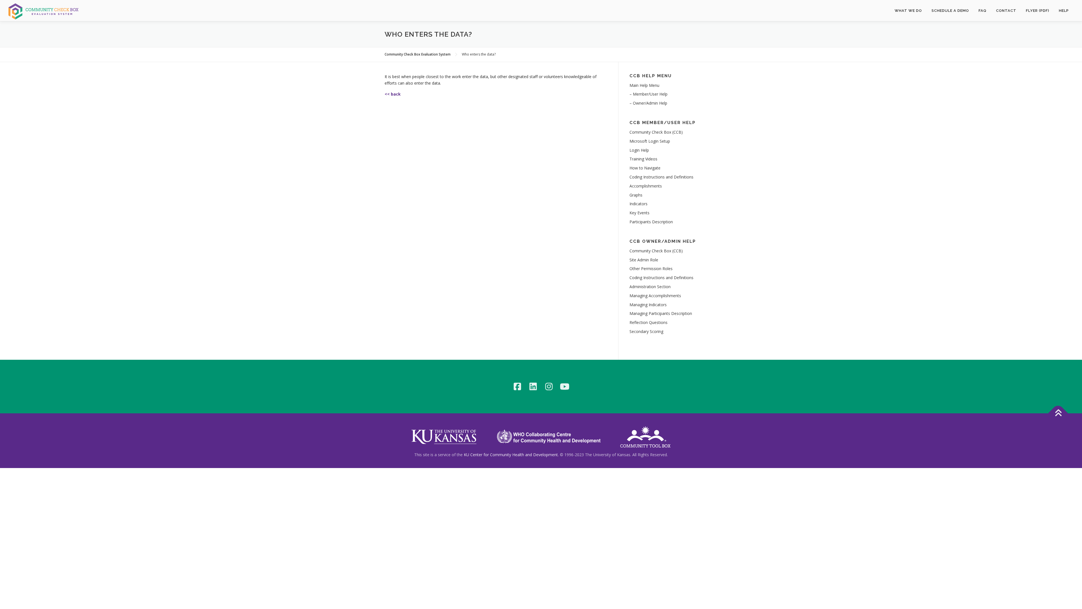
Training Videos (643, 159)
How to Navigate (644, 168)
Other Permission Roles (651, 268)
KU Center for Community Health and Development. (511, 454)
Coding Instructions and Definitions (661, 177)
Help (1064, 10)
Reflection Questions (648, 322)
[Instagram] (549, 386)
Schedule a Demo (950, 10)
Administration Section (650, 286)
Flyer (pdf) (1037, 10)
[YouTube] (564, 386)
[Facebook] (517, 386)
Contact (1006, 10)
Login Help (639, 150)
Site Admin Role (643, 259)
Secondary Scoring (646, 331)
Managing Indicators (648, 304)
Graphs (635, 195)
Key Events (639, 212)
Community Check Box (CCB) (656, 132)
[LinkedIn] (533, 386)
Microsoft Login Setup (649, 141)
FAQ (982, 10)
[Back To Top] (1058, 413)
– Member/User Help (648, 94)
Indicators (638, 203)
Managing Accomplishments (655, 295)
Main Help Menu (644, 85)
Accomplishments (645, 186)
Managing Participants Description (660, 313)
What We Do (908, 10)
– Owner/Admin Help (648, 103)
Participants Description (651, 221)
